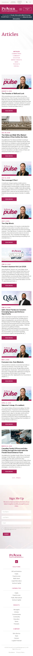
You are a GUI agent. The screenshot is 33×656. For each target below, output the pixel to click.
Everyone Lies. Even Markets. (13, 362)
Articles (16, 51)
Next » (19, 478)
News (16, 62)
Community (16, 55)
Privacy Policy (20, 652)
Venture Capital (16, 583)
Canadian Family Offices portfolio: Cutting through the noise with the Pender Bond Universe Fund (15, 451)
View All (16, 66)
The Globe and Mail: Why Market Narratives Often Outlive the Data (14, 136)
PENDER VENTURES (13, 2)
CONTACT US (27, 9)
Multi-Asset (16, 578)
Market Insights (16, 60)
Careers (16, 638)
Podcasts (16, 64)
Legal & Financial (16, 640)
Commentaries (16, 53)
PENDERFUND (5, 2)
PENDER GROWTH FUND (19, 2)
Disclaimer (12, 652)
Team (16, 636)
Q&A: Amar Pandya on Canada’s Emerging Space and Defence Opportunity (14, 312)
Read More (9, 110)
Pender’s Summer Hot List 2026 (14, 267)
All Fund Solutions (16, 571)
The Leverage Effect (10, 180)
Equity (16, 574)
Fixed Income (16, 576)
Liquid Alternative (16, 581)
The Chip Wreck (8, 223)
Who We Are (16, 633)
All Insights (16, 609)
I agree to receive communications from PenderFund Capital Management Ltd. (17, 528)
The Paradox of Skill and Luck (13, 93)
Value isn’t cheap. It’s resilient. (13, 405)
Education (16, 57)
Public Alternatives (16, 597)
